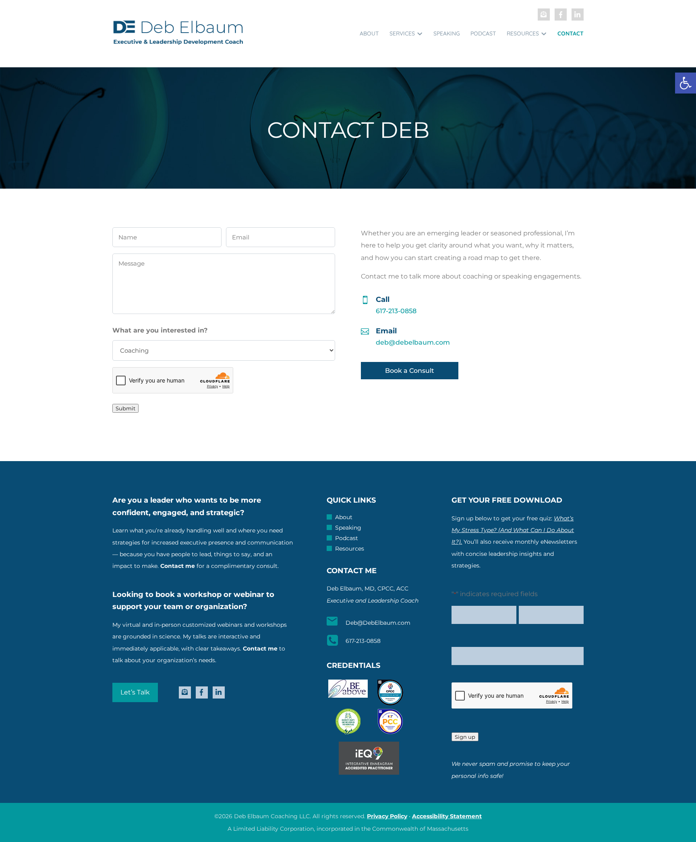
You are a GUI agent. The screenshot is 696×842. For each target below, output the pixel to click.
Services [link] (402, 33)
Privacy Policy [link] (387, 816)
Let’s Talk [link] (135, 692)
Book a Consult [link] (409, 370)
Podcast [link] (483, 33)
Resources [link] (523, 33)
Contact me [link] (177, 566)
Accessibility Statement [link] (447, 816)
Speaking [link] (446, 33)
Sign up (465, 737)
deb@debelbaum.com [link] (413, 342)
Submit (125, 408)
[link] (685, 83)
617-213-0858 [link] (396, 311)
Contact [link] (570, 33)
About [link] (369, 33)
